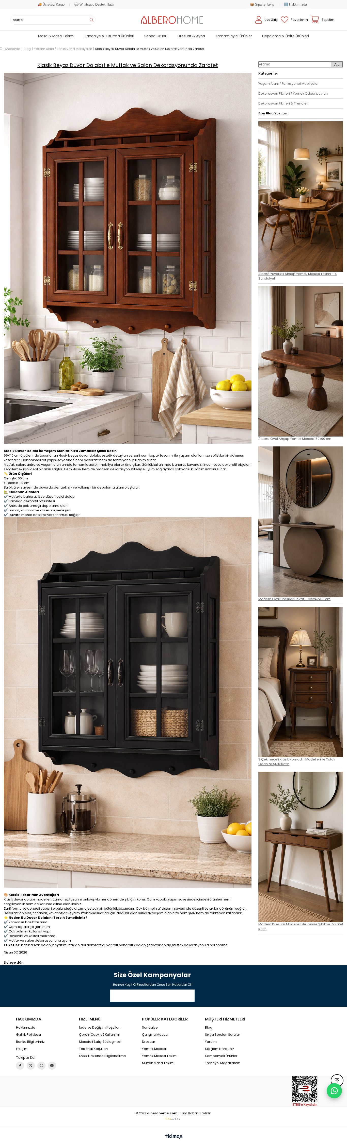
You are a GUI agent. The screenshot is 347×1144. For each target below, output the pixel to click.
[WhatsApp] (334, 1090)
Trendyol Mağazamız (222, 1063)
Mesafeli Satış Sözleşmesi (100, 1041)
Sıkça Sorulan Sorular (222, 1034)
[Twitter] (31, 1066)
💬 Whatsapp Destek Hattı (94, 4)
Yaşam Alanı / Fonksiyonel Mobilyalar (288, 83)
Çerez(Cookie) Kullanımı (99, 1034)
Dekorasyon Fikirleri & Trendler (283, 103)
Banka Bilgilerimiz (30, 1041)
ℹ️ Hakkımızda (295, 4)
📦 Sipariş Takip (262, 4)
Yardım (211, 1041)
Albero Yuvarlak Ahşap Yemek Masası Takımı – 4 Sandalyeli (297, 276)
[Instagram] (41, 1066)
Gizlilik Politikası (28, 1034)
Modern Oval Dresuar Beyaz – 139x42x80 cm (294, 599)
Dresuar (148, 1041)
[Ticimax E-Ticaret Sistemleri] (174, 1136)
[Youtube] (52, 1066)
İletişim (21, 1049)
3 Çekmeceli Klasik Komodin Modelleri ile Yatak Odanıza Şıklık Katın (296, 761)
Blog (208, 1027)
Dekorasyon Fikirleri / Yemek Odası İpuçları (293, 93)
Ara (336, 64)
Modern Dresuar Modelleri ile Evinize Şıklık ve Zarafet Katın (300, 926)
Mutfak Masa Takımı (158, 1063)
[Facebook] (20, 1066)
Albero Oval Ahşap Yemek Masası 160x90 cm (294, 439)
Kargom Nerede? (219, 1049)
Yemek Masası (154, 1049)
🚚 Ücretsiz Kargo (51, 4)
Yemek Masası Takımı (159, 1056)
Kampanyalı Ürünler (221, 1056)
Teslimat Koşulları (93, 1049)
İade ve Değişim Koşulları (99, 1027)
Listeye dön (14, 962)
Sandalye (150, 1027)
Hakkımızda (25, 1027)
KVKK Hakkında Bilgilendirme (102, 1056)
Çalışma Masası (155, 1034)
